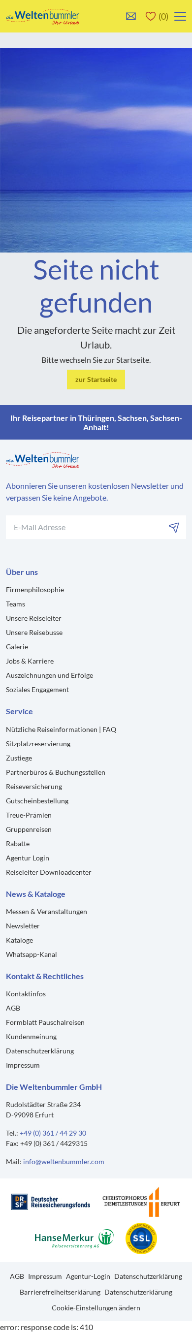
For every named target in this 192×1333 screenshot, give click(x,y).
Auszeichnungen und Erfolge (49, 675)
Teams (15, 604)
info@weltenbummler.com (63, 1161)
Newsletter (23, 925)
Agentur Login (27, 858)
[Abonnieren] (174, 527)
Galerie (17, 646)
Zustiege (19, 758)
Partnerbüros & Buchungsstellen (55, 772)
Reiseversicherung (34, 786)
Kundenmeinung (31, 1036)
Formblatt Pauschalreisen (45, 1022)
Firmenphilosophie (35, 589)
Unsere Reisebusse (34, 632)
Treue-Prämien (29, 815)
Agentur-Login (88, 1276)
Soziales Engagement (37, 689)
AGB (13, 1008)
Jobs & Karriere (30, 661)
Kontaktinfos (26, 993)
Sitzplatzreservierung (38, 743)
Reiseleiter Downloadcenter (49, 872)
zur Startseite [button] (96, 379)
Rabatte (18, 843)
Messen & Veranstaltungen (46, 911)
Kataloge (19, 940)
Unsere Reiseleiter (34, 618)
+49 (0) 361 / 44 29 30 (53, 1133)
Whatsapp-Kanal (31, 954)
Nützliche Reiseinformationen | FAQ (61, 729)
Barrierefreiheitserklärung (60, 1292)
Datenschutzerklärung (40, 1051)
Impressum (23, 1065)
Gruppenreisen (29, 829)
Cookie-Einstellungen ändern (96, 1307)
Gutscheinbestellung (37, 800)
